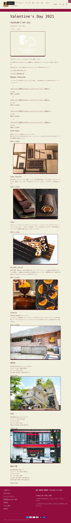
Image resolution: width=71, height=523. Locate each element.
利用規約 (5, 502)
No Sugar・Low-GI (16, 267)
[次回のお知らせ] (67, 10)
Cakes (12, 222)
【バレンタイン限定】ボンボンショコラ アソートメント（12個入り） (30, 111)
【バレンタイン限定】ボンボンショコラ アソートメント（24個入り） (30, 122)
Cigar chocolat (16, 176)
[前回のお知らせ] (3, 10)
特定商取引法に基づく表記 (10, 499)
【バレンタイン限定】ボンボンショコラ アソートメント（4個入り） (30, 88)
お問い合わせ (6, 493)
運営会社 (5, 508)
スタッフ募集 (6, 505)
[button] (19, 2)
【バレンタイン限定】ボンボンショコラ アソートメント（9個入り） (30, 100)
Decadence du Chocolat (13, 519)
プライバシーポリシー (9, 496)
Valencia (13, 312)
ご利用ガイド (6, 490)
